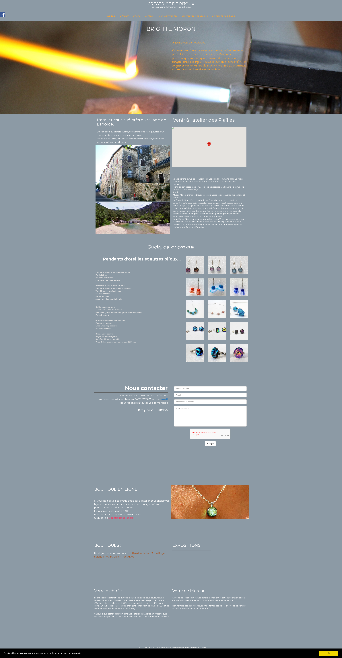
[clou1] (195, 331)
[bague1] (195, 352)
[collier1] (195, 309)
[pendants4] (195, 287)
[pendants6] (239, 287)
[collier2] (217, 309)
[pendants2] (217, 265)
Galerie (137, 16)
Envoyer (210, 443)
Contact (149, 16)
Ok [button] (329, 653)
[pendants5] (217, 287)
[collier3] (239, 309)
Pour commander (168, 16)
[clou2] (217, 331)
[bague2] (217, 352)
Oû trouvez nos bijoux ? (195, 16)
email (164, 399)
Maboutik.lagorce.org (121, 517)
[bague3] (239, 352)
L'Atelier (124, 16)
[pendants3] (239, 265)
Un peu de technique (223, 16)
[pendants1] (195, 265)
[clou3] (239, 331)
